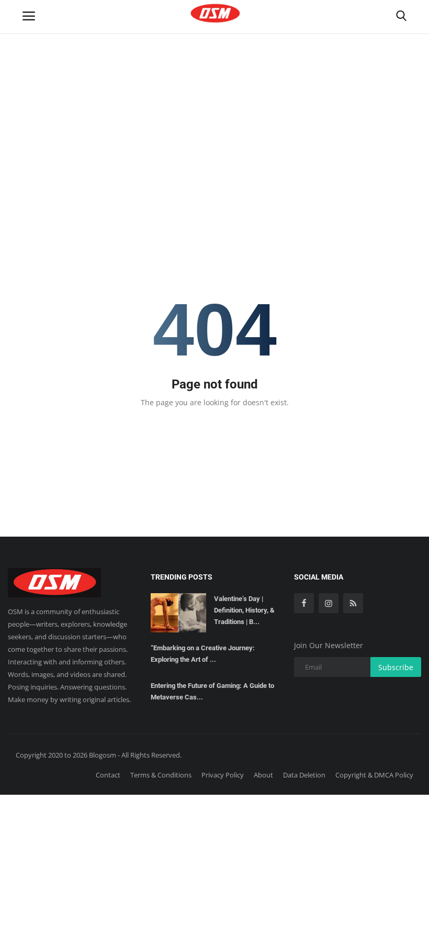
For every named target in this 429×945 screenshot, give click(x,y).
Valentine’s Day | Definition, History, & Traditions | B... (244, 610)
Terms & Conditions (160, 775)
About (263, 775)
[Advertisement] (214, 78)
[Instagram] (328, 603)
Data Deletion (304, 775)
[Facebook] (304, 603)
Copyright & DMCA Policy (374, 775)
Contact (108, 775)
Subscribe (395, 667)
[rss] (353, 603)
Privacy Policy (222, 775)
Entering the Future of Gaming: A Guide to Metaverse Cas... (212, 691)
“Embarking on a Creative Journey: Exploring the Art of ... (203, 653)
